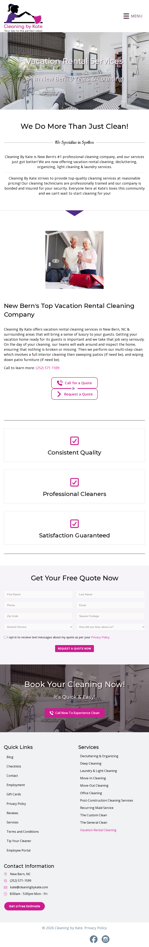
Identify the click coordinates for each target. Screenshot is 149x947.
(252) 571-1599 (47, 367)
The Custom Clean (93, 815)
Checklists (14, 766)
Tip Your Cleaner (19, 841)
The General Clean (93, 822)
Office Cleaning (91, 793)
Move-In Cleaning (93, 778)
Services (12, 822)
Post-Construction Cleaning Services (106, 800)
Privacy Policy (100, 637)
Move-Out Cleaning (94, 785)
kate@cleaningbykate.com (29, 887)
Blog (10, 757)
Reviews (12, 813)
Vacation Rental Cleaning (98, 830)
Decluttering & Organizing (99, 756)
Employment (16, 785)
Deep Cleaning (90, 763)
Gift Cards (14, 794)
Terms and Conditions (23, 831)
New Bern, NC (20, 874)
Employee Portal (18, 850)
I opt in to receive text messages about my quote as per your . (58, 637)
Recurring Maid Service (96, 808)
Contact (12, 775)
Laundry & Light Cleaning (98, 771)
